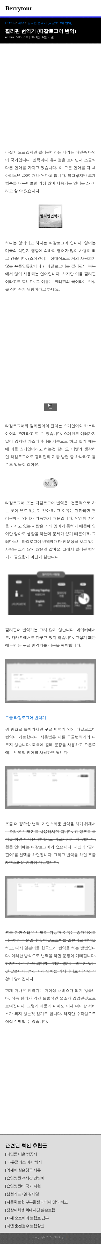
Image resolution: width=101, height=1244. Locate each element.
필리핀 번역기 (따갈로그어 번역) (49, 23)
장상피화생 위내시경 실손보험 (30, 1210)
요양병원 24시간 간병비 (25, 1178)
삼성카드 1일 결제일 (22, 1194)
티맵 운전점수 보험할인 (25, 1226)
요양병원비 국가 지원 (23, 1186)
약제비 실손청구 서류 (23, 1170)
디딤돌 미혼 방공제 (21, 1154)
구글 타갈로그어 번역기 (25, 718)
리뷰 (21, 23)
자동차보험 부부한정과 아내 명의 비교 (37, 1202)
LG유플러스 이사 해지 (24, 1162)
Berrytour (18, 8)
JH (66, 1237)
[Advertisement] (50, 96)
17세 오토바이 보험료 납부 (27, 1218)
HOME (10, 23)
